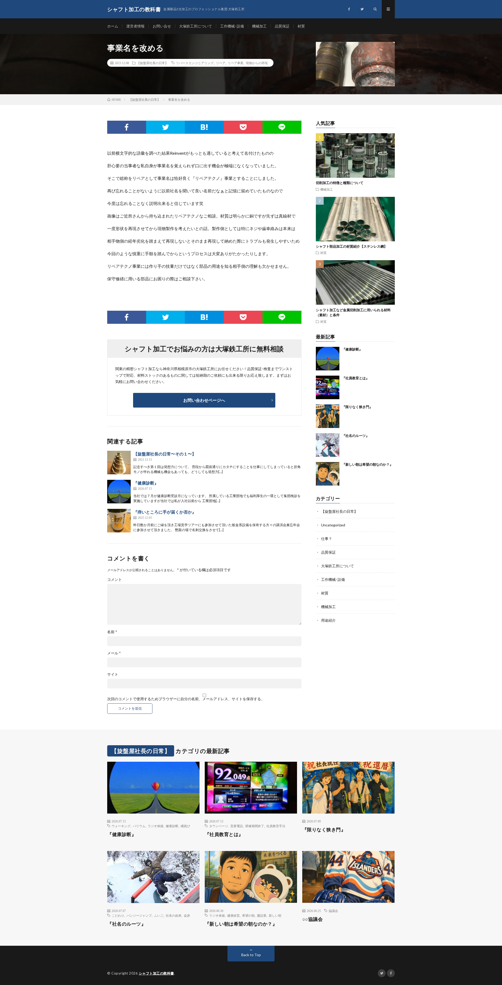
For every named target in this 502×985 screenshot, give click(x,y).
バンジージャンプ (139, 915)
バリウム (139, 825)
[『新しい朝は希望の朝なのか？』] (327, 474)
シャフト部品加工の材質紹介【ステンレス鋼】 (351, 246)
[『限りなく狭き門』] (327, 416)
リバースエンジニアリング (195, 62)
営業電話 (236, 825)
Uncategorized (333, 525)
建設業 (261, 915)
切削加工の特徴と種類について (339, 183)
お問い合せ (162, 26)
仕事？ (326, 538)
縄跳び (185, 825)
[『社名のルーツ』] (327, 445)
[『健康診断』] (119, 491)
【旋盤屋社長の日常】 (152, 62)
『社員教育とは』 (355, 378)
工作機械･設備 (232, 26)
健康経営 (233, 915)
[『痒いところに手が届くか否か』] (119, 520)
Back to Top (251, 955)
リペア (220, 62)
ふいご (158, 915)
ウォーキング (121, 825)
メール (114, 653)
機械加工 (259, 26)
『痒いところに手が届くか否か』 (164, 511)
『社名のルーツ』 (355, 435)
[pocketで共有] (243, 127)
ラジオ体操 (155, 825)
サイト (112, 674)
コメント (114, 579)
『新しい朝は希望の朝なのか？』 (367, 464)
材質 (301, 26)
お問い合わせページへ (204, 400)
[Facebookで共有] (126, 127)
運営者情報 (135, 26)
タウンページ (218, 825)
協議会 (333, 910)
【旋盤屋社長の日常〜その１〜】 (164, 453)
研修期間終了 (254, 825)
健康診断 (172, 825)
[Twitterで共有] (165, 127)
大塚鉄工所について (195, 26)
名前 (112, 632)
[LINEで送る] (282, 127)
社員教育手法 (275, 825)
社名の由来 (173, 915)
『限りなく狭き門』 (357, 407)
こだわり (118, 915)
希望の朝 (248, 915)
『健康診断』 (145, 482)
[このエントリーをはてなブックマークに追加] (204, 127)
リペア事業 (235, 62)
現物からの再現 (257, 62)
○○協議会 (312, 919)
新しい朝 (275, 915)
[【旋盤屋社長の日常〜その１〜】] (119, 462)
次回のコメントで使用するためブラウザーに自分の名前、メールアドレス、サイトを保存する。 (186, 699)
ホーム (112, 26)
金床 (187, 915)
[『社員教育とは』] (327, 387)
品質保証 (282, 26)
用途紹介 (328, 620)
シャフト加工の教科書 (156, 973)
